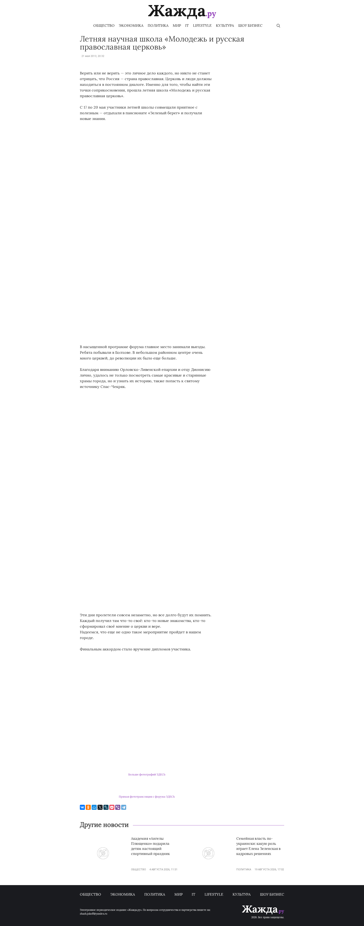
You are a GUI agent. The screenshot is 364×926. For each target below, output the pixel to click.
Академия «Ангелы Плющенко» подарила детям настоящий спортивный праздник (150, 846)
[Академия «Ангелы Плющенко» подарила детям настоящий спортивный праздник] (103, 869)
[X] (100, 807)
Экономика (131, 25)
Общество (104, 25)
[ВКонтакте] (82, 807)
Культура (225, 25)
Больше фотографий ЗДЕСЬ (146, 774)
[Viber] (117, 807)
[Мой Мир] (94, 807)
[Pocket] (111, 807)
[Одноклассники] (88, 807)
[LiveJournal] (105, 807)
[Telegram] (123, 807)
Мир (177, 25)
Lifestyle (202, 25)
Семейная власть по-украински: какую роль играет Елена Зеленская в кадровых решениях (258, 846)
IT (187, 25)
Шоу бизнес (250, 25)
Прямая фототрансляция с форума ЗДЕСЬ (147, 796)
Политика (158, 25)
